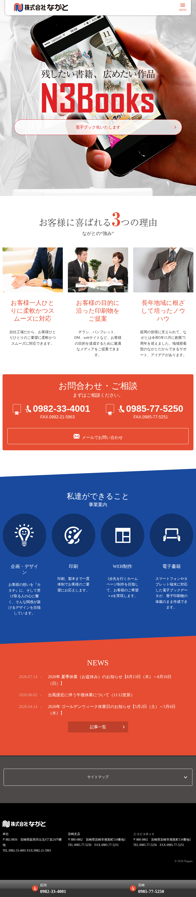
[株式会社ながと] (41, 7)
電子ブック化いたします (98, 127)
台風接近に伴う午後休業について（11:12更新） (91, 695)
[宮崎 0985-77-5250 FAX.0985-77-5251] (144, 424)
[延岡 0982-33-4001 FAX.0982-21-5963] (51, 424)
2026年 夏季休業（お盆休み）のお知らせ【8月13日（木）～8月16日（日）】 (110, 680)
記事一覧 (98, 727)
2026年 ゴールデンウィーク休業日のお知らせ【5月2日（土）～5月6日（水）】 (112, 709)
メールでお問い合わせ (102, 437)
